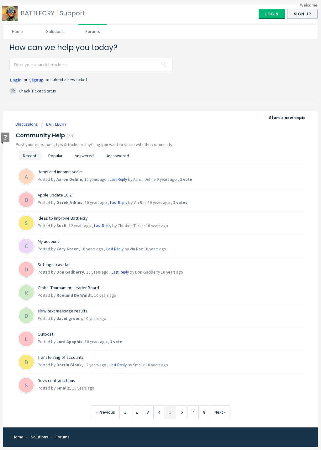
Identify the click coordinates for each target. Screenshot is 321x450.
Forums (92, 31)
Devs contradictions (56, 380)
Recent (29, 156)
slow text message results (62, 311)
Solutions (55, 31)
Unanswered (117, 156)
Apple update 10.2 (54, 195)
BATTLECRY (56, 124)
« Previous (105, 412)
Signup (36, 80)
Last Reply (118, 179)
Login (16, 80)
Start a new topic (287, 117)
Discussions (27, 124)
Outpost (45, 334)
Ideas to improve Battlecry (63, 218)
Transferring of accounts (61, 357)
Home (17, 31)
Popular (55, 156)
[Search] (164, 64)
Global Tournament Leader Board (68, 287)
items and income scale (60, 172)
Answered (84, 156)
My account (48, 241)
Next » (220, 412)
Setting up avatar (54, 264)
